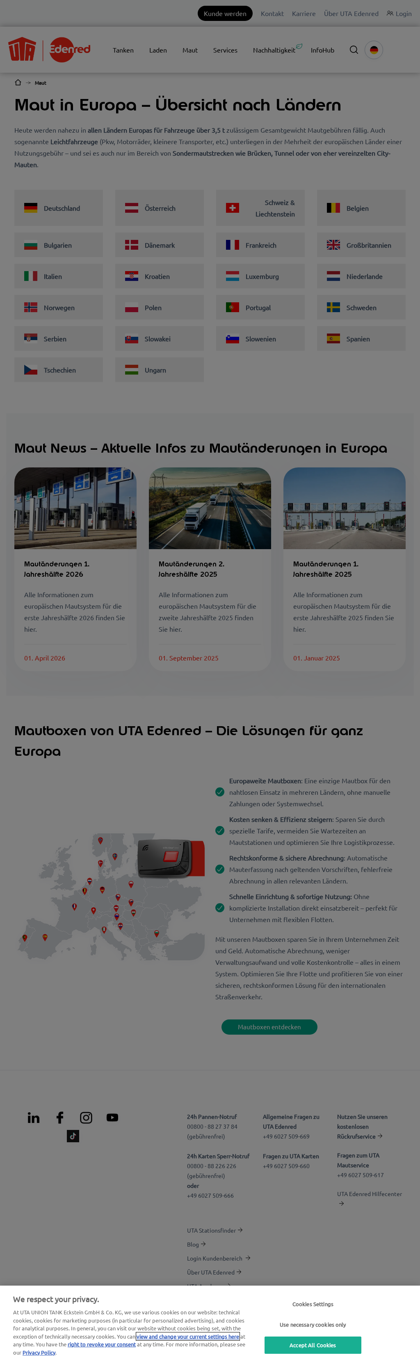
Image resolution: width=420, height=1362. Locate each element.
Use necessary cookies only (313, 1324)
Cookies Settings (312, 1303)
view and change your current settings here (188, 1336)
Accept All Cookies (313, 1344)
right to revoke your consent (102, 1344)
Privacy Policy (39, 1352)
